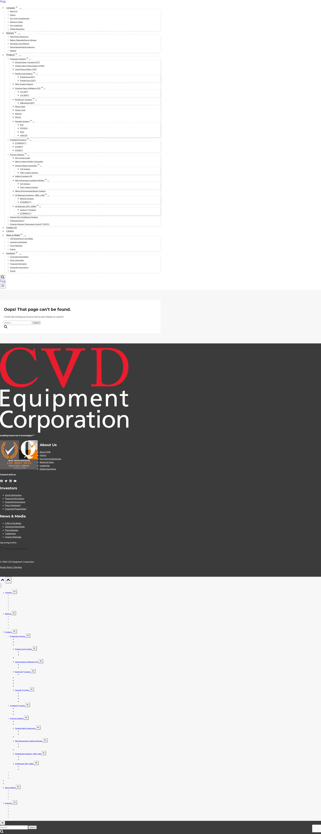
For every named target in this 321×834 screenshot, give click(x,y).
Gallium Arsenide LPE (23, 176)
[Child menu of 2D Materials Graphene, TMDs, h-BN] (48, 195)
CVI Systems (25, 169)
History (13, 15)
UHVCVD (23, 135)
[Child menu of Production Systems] (30, 59)
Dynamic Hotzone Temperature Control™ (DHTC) (29, 224)
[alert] (80, 548)
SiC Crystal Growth (22, 158)
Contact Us (11, 227)
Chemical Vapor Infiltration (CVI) (26, 662)
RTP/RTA (23, 128)
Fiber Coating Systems (24, 84)
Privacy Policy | (7, 567)
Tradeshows (10, 533)
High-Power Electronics (19, 37)
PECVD (18, 117)
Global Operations (17, 29)
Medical (13, 51)
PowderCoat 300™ (27, 77)
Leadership (45, 465)
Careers (10, 231)
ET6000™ (19, 150)
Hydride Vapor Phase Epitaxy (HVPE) (30, 66)
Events (12, 249)
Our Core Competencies (19, 18)
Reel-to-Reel (20, 107)
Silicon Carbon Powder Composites (29, 161)
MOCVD (18, 114)
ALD (21, 125)
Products (8, 632)
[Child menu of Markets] (19, 33)
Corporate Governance (19, 267)
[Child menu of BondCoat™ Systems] (36, 100)
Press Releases (16, 246)
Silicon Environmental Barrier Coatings (30, 191)
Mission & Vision (16, 22)
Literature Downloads (18, 242)
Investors (8, 803)
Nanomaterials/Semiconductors (22, 47)
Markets (8, 614)
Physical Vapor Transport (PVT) (27, 62)
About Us (13, 11)
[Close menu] (0, 585)
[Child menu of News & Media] (25, 235)
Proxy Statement (13, 505)
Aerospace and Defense (19, 44)
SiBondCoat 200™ (27, 103)
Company (8, 592)
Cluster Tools (20, 110)
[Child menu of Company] (20, 8)
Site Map (18, 567)
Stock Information (17, 260)
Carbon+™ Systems (28, 210)
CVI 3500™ (24, 95)
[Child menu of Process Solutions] (28, 155)
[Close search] (2, 823)
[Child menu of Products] (20, 55)
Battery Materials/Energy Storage (23, 40)
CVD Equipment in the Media (21, 239)
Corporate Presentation (19, 257)
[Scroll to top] (2, 580)
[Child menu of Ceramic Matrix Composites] (41, 166)
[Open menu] (3, 286)
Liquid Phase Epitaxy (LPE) (26, 69)
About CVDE (45, 452)
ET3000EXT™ (20, 143)
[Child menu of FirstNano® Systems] (30, 140)
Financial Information (18, 264)
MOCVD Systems (27, 199)
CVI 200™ (24, 92)
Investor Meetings (13, 537)
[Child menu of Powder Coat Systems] (37, 74)
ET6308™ (19, 147)
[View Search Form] (2, 277)
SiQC (22, 132)
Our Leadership (16, 25)
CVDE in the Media (13, 523)
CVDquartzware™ (17, 221)
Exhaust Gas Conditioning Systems (24, 217)
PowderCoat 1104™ (28, 80)
